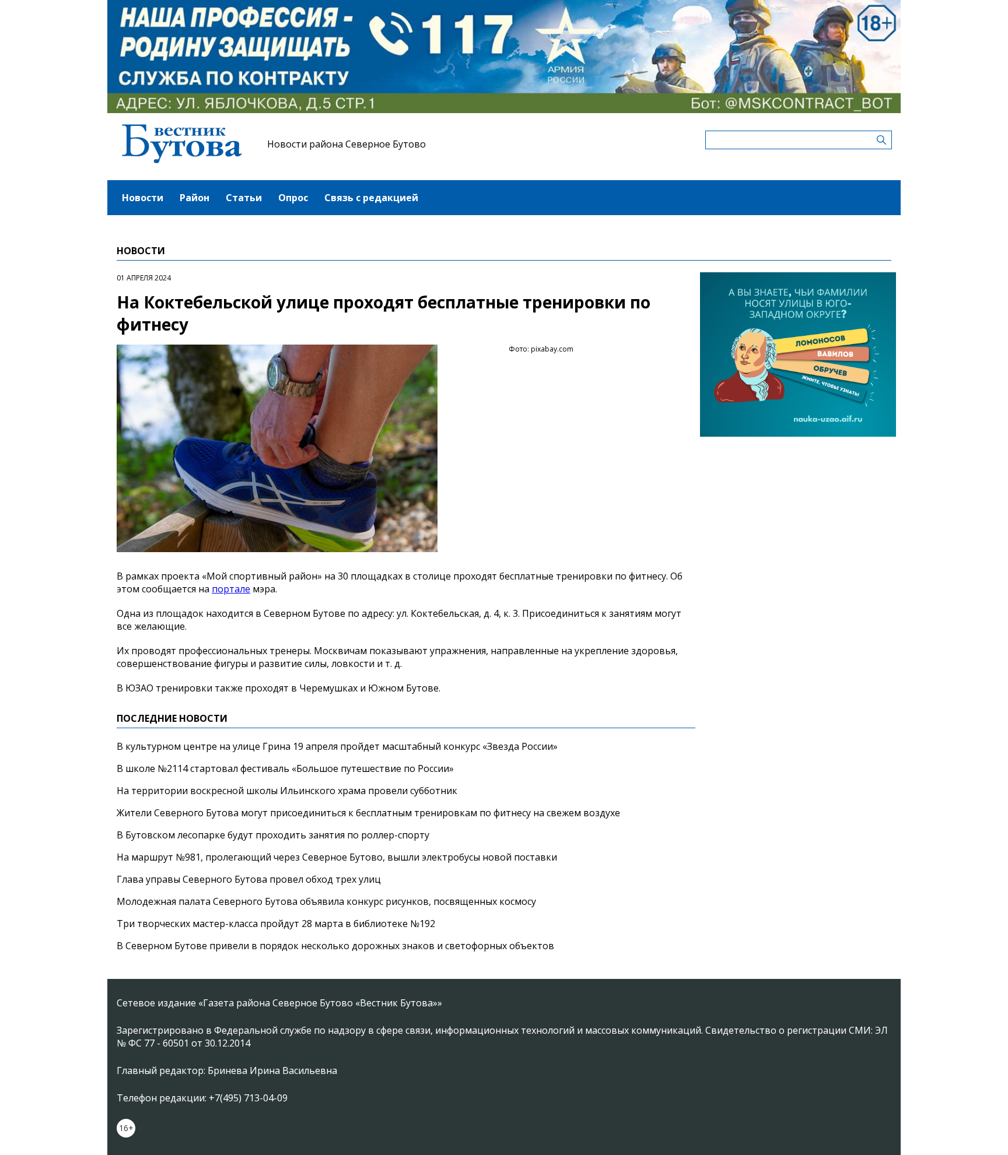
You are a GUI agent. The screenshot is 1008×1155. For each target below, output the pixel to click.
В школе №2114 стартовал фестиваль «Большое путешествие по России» (285, 768)
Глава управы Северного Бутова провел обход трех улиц (249, 879)
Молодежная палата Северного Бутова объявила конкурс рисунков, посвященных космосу (326, 901)
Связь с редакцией (371, 197)
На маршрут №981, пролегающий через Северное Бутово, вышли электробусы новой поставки (337, 857)
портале (231, 588)
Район (194, 197)
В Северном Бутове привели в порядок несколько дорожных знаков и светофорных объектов (335, 945)
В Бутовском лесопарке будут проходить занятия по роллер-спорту (273, 834)
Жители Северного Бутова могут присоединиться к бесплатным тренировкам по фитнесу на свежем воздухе (368, 812)
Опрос (293, 197)
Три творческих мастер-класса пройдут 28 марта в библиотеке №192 (276, 923)
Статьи (244, 197)
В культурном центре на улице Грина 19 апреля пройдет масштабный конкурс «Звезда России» (337, 746)
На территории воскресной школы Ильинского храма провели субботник (287, 790)
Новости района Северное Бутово (346, 144)
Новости (142, 197)
